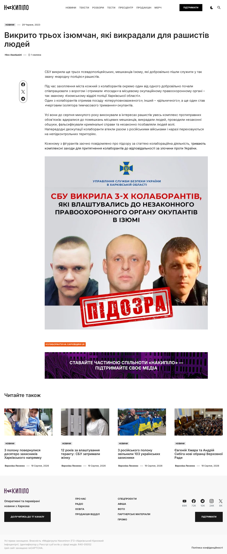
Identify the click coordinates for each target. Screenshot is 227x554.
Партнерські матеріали (134, 514)
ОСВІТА (79, 509)
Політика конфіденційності (207, 548)
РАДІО (79, 503)
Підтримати (190, 7)
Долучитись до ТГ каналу (27, 516)
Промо (122, 519)
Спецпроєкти (127, 498)
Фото (121, 509)
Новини (9, 25)
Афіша (122, 503)
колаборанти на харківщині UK (65, 344)
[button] (211, 7)
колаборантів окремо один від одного (130, 86)
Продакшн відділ (87, 514)
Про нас (80, 498)
